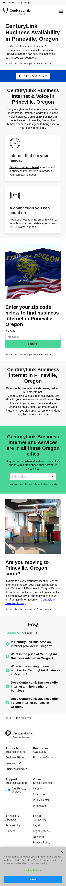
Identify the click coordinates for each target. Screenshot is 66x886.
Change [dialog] (26, 3)
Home (8, 718)
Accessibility (12, 825)
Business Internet (15, 751)
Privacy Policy (41, 842)
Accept (33, 879)
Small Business (42, 782)
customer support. (26, 227)
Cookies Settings (33, 870)
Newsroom (39, 836)
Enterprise (39, 794)
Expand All (13, 632)
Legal (36, 825)
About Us (11, 819)
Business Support (16, 782)
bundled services (17, 124)
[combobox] (29, 476)
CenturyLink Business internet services (30, 395)
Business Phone (15, 757)
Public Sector (41, 800)
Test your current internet (24, 167)
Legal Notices (41, 831)
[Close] (61, 851)
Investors (38, 788)
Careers (10, 831)
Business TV (13, 763)
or (16, 718)
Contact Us (39, 819)
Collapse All (29, 632)
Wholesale (39, 805)
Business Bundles (16, 769)
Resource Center (43, 757)
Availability (39, 751)
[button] (53, 476)
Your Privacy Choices (18, 790)
